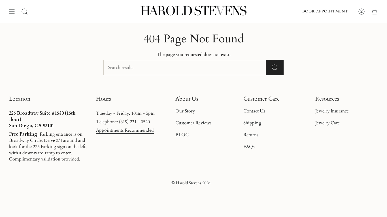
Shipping (252, 123)
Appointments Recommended (125, 130)
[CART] (374, 11)
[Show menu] (12, 11)
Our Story (185, 111)
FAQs (248, 147)
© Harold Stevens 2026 (190, 183)
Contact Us (254, 111)
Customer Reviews (193, 123)
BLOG (182, 135)
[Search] (275, 67)
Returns (250, 135)
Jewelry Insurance (332, 111)
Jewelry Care (327, 123)
